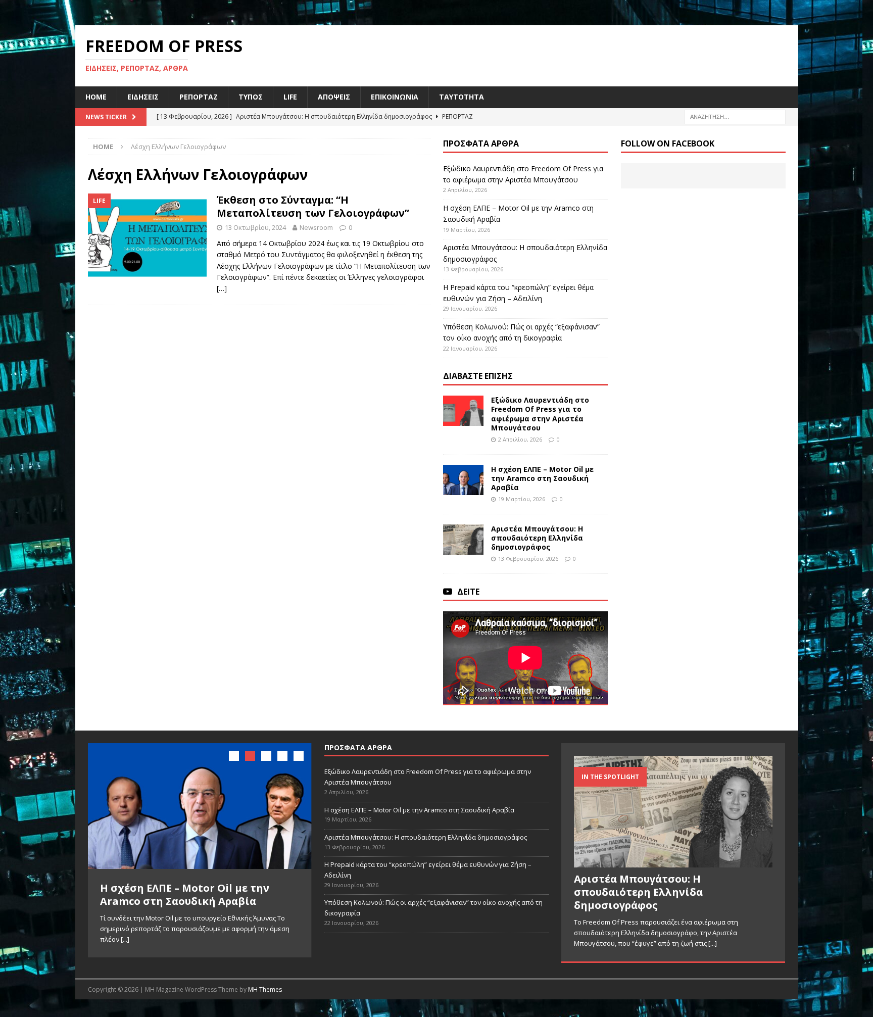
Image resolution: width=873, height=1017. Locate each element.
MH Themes (265, 987)
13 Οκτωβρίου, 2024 (255, 227)
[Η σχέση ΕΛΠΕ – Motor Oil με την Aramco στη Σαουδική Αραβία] (463, 480)
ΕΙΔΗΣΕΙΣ (143, 97)
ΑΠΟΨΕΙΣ (334, 97)
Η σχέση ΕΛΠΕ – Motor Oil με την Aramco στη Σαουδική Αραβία (542, 478)
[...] (125, 939)
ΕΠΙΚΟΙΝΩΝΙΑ (394, 97)
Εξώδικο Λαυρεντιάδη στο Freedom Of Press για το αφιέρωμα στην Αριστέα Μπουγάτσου (540, 413)
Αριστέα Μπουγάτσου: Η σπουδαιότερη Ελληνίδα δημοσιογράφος (537, 538)
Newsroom (316, 227)
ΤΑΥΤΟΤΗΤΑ (461, 97)
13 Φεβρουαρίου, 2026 (528, 558)
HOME (96, 97)
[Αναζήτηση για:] (735, 116)
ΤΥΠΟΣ (250, 97)
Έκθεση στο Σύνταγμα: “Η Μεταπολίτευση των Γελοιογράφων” (313, 206)
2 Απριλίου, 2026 (520, 439)
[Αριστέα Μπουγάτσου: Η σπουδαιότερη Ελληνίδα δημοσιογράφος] (463, 539)
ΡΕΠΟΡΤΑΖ (198, 97)
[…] (222, 288)
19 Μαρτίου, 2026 (521, 499)
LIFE (290, 97)
